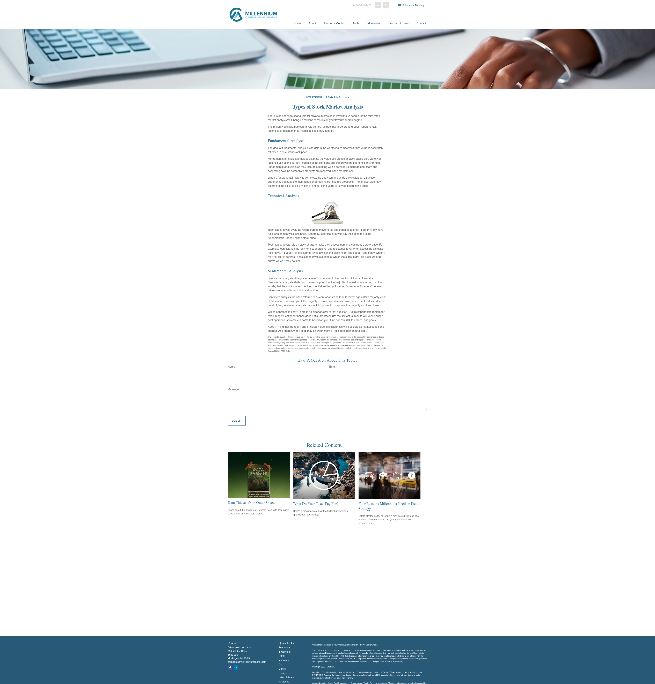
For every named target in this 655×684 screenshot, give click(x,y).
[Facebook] (386, 5)
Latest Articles (286, 677)
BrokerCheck (371, 644)
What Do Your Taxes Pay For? (315, 503)
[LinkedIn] (378, 5)
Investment (284, 651)
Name (231, 366)
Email (332, 366)
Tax (280, 664)
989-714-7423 (363, 5)
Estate (282, 656)
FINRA (315, 674)
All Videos (284, 681)
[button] (297, 23)
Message (233, 389)
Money (282, 668)
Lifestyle (283, 673)
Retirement (284, 647)
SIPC (320, 674)
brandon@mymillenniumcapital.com (247, 661)
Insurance (284, 660)
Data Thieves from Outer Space (251, 502)
